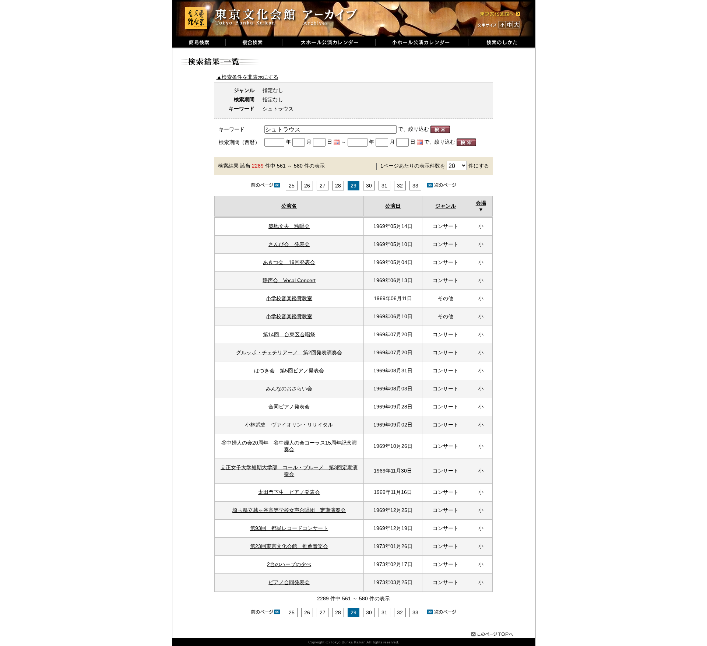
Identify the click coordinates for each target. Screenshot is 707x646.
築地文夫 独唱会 (289, 226)
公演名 (289, 206)
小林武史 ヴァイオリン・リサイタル (289, 425)
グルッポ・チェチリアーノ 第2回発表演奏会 (289, 352)
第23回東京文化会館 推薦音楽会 (289, 546)
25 (292, 186)
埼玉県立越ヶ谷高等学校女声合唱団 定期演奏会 (289, 510)
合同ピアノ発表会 (289, 407)
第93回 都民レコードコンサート (289, 528)
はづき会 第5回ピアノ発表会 (289, 370)
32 (400, 186)
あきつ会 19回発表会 (289, 262)
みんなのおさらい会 (289, 389)
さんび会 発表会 (289, 244)
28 (338, 186)
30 (369, 186)
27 (323, 186)
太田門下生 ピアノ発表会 (289, 492)
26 (307, 186)
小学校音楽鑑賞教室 (289, 298)
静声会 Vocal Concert (289, 280)
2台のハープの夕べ (289, 564)
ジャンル (445, 206)
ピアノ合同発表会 (289, 582)
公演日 (393, 206)
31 (384, 186)
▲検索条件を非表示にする (247, 77)
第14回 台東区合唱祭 (289, 334)
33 (415, 186)
